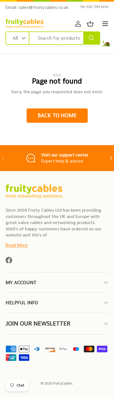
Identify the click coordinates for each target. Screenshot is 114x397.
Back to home (57, 115)
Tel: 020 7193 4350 (94, 6)
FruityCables (62, 383)
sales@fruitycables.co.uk (43, 7)
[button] (90, 24)
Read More (17, 245)
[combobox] (53, 38)
